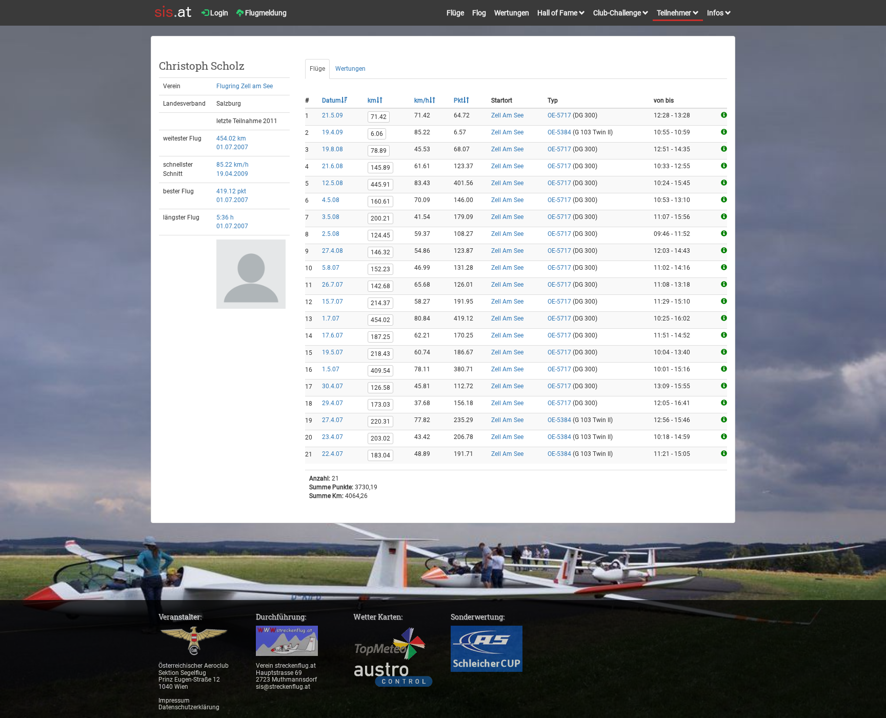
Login (218, 13)
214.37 (380, 303)
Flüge (455, 13)
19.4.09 (332, 132)
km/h (421, 100)
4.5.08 (330, 200)
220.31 (380, 421)
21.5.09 (332, 115)
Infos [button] (716, 13)
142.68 (380, 286)
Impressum (174, 700)
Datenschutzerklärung (188, 707)
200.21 (380, 218)
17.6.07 (332, 335)
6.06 (377, 133)
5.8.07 (330, 267)
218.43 (380, 353)
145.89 (380, 167)
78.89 (379, 150)
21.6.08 (332, 166)
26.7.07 (332, 284)
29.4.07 (332, 403)
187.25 (380, 337)
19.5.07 (332, 352)
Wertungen (511, 13)
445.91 (380, 184)
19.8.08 (332, 149)
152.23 (380, 269)
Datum (331, 100)
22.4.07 (332, 453)
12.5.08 (332, 183)
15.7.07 (332, 301)
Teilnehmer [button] (675, 13)
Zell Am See (507, 115)
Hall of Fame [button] (558, 13)
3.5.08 (330, 217)
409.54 (380, 370)
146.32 (380, 252)
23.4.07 (332, 437)
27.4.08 (332, 250)
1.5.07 (330, 369)
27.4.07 (332, 420)
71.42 (379, 117)
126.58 (380, 387)
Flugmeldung (265, 13)
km (372, 100)
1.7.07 (330, 318)
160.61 (380, 201)
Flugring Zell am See (244, 86)
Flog (479, 13)
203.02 (380, 438)
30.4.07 (332, 386)
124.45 (380, 235)
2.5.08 (330, 233)
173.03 (380, 404)
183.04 (380, 455)
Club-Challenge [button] (617, 13)
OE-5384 (559, 132)
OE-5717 (559, 115)
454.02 (380, 320)
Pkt (458, 100)
